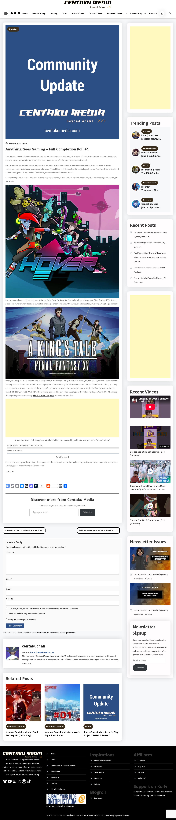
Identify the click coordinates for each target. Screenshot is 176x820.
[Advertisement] (62, 418)
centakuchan (33, 646)
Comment (10, 552)
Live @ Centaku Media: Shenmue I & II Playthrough (151, 137)
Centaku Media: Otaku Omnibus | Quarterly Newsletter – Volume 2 (151, 576)
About (53, 759)
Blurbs (88, 726)
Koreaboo (98, 778)
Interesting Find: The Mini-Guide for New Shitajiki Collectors (150, 171)
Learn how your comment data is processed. (56, 632)
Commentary (136, 13)
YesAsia (141, 772)
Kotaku (97, 784)
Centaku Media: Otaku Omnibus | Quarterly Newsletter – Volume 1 (151, 612)
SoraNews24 (99, 772)
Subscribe (87, 512)
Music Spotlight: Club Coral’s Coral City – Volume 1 (150, 245)
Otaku (65, 13)
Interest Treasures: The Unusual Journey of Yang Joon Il (150, 188)
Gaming (53, 13)
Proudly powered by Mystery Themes (113, 815)
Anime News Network (102, 760)
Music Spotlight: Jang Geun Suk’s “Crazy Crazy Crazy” (150, 154)
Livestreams (55, 771)
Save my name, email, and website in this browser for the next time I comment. (44, 608)
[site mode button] (162, 13)
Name (9, 579)
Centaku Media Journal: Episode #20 (150, 205)
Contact (54, 783)
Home (25, 13)
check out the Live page (43, 395)
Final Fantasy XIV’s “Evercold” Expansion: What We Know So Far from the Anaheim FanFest (150, 257)
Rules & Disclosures (58, 789)
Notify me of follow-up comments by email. (26, 614)
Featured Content (115, 13)
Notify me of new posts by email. (22, 619)
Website (9, 599)
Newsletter (55, 777)
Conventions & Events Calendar (63, 765)
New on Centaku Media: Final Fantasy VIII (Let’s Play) (150, 280)
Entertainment (78, 13)
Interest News (96, 13)
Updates (13, 29)
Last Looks (98, 798)
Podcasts (153, 13)
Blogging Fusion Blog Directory (60, 806)
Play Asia (141, 766)
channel (75, 392)
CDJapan (141, 760)
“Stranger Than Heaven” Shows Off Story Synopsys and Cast (150, 234)
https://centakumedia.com (42, 652)
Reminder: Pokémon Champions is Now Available (149, 270)
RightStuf (141, 778)
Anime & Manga (39, 13)
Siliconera (98, 766)
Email (8, 589)
